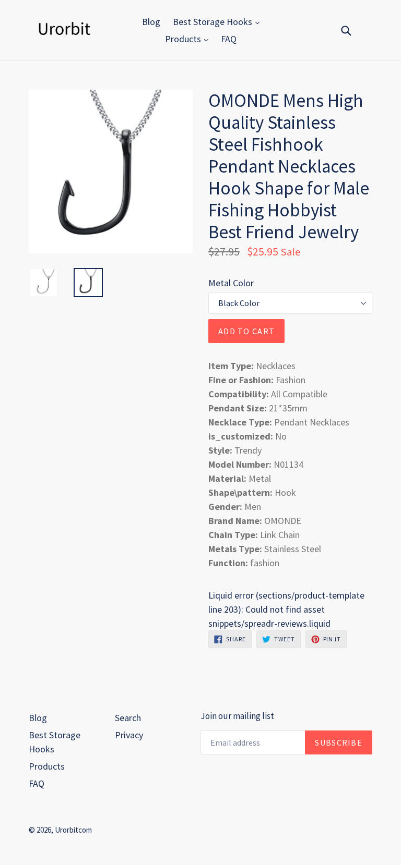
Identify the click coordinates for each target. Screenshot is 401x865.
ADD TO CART (246, 331)
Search (128, 718)
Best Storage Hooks (213, 22)
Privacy (129, 735)
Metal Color (231, 283)
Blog (151, 22)
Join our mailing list (237, 716)
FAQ (229, 39)
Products (184, 39)
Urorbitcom (73, 830)
